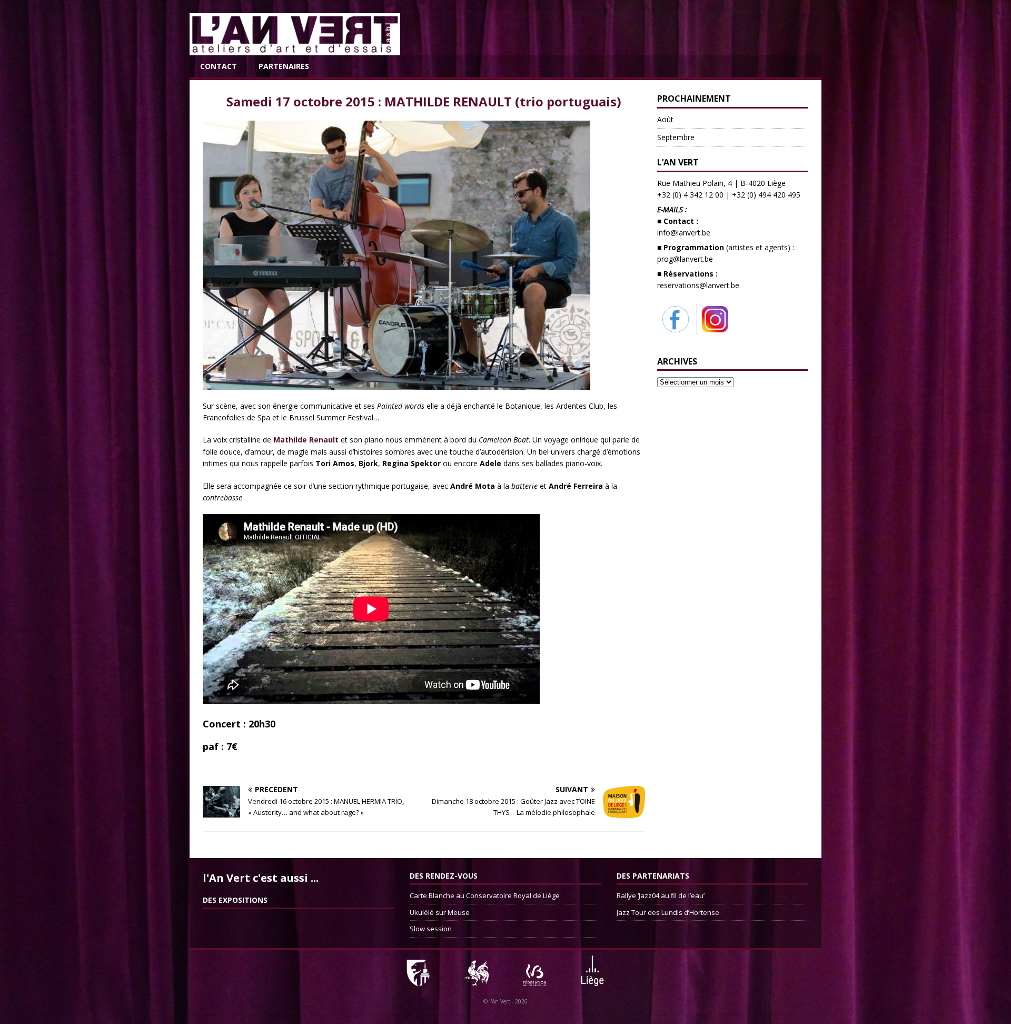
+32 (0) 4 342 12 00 (690, 195)
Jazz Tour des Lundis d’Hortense (668, 912)
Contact (218, 66)
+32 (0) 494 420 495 (766, 195)
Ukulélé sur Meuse (440, 912)
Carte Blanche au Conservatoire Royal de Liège (485, 895)
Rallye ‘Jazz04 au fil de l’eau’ (661, 895)
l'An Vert (499, 1001)
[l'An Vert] (295, 49)
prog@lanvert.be (685, 259)
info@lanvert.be (683, 233)
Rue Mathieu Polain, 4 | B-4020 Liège (721, 183)
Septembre (676, 137)
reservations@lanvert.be (698, 285)
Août (665, 119)
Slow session (431, 928)
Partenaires (284, 66)
